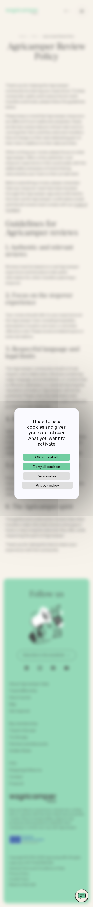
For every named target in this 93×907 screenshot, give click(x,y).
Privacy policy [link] (47, 485)
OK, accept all (46, 457)
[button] (81, 895)
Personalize (46, 476)
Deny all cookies (46, 466)
